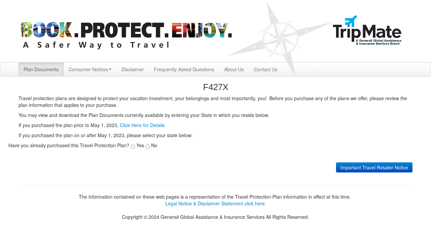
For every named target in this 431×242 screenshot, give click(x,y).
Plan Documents (41, 69)
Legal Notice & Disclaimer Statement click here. (215, 203)
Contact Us (265, 69)
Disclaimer (133, 69)
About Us (234, 69)
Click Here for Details (142, 125)
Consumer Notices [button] (88, 69)
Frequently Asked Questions (184, 69)
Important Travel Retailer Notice (374, 167)
